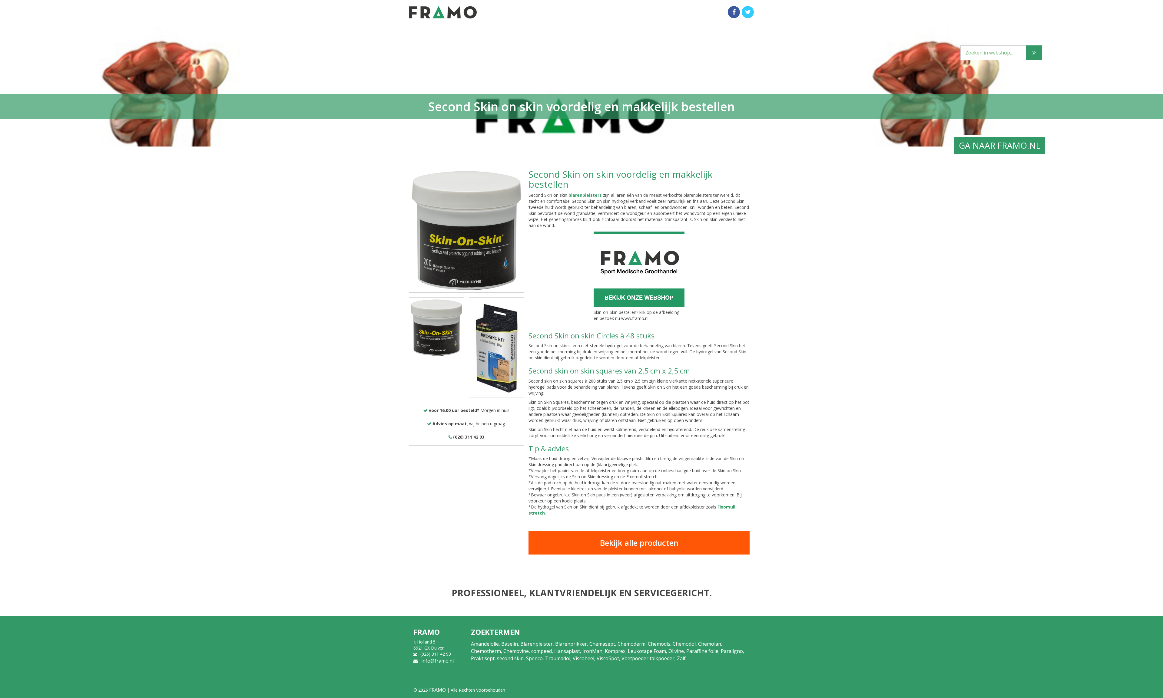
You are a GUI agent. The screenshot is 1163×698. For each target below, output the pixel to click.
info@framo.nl (437, 660)
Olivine (676, 651)
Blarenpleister (536, 643)
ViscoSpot (608, 658)
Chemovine (516, 651)
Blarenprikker (571, 643)
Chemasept (602, 643)
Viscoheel (583, 658)
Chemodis (659, 643)
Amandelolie (485, 643)
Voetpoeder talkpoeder (647, 658)
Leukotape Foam (647, 651)
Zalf (681, 658)
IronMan (592, 651)
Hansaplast (567, 651)
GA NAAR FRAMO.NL (999, 145)
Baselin (509, 643)
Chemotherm (486, 651)
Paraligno (732, 651)
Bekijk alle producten (639, 542)
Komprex (615, 651)
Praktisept (483, 658)
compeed (541, 651)
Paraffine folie (702, 651)
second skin (510, 658)
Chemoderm (631, 643)
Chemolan (709, 643)
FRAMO (437, 689)
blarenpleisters (585, 195)
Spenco (534, 658)
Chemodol (684, 643)
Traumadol (557, 658)
